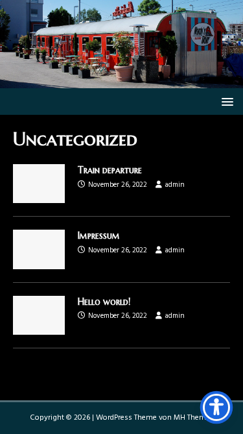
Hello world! (104, 301)
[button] (225, 100)
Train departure (110, 170)
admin (175, 185)
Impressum (99, 235)
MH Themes (194, 417)
